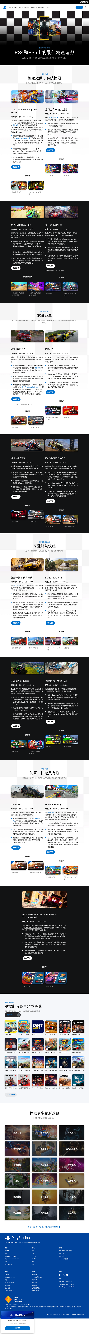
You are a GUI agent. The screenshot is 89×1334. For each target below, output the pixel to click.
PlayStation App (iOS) (65, 1281)
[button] (50, 150)
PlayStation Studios (10, 1256)
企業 (6, 1261)
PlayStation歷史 (9, 1264)
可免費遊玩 (73, 233)
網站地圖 (81, 1314)
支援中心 (7, 1274)
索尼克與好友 (53, 117)
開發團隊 (34, 1285)
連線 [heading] (60, 1271)
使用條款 (34, 1274)
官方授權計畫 (36, 1291)
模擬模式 (37, 368)
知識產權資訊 (36, 1288)
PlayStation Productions (12, 1259)
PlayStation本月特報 (15, 1242)
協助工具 (61, 1253)
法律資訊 (49, 1314)
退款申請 (7, 1288)
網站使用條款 (65, 1314)
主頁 (6, 1242)
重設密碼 (7, 1285)
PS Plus (26, 7)
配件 (33, 1261)
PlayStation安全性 (10, 1277)
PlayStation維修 (9, 1282)
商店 (10, 7)
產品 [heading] (33, 1248)
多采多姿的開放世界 (22, 689)
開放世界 (17, 585)
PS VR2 (34, 1256)
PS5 (15, 7)
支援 (46, 7)
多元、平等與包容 (64, 1259)
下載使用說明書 (9, 1291)
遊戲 (20, 7)
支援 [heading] (6, 1271)
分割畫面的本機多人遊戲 (33, 928)
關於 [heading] (6, 1248)
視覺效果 (15, 125)
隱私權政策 (57, 1314)
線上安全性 (62, 1256)
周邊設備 (32, 7)
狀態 (6, 1280)
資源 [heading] (33, 1271)
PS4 (33, 1253)
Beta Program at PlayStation (67, 1287)
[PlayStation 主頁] (4, 7)
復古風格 (51, 812)
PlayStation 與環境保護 (65, 1250)
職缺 (6, 1253)
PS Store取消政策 (37, 1277)
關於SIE (7, 1250)
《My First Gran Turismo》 (30, 387)
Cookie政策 (74, 1314)
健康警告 (34, 1282)
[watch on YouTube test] (56, 170)
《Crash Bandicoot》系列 (23, 138)
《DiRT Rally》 (53, 468)
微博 (60, 1279)
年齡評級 (34, 1280)
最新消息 (40, 7)
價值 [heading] (60, 1248)
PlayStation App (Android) (66, 1284)
